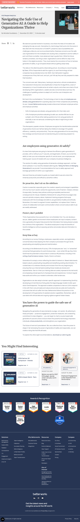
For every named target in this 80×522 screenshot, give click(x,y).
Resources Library (46, 440)
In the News (58, 443)
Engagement (5, 456)
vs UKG (70, 443)
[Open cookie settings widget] (3, 519)
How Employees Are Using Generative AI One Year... (46, 477)
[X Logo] (11, 43)
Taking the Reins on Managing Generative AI (46, 483)
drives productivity (36, 321)
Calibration (16, 443)
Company (58, 437)
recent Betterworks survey (38, 104)
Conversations (5, 450)
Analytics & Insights (6, 459)
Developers (44, 463)
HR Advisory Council (60, 449)
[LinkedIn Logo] (14, 43)
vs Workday (71, 452)
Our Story (57, 440)
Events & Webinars (46, 446)
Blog (43, 443)
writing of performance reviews (33, 256)
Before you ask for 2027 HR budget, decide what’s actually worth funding (50, 377)
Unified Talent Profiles (19, 452)
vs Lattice (70, 449)
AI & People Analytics (9, 15)
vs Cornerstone (72, 446)
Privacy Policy (44, 511)
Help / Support (45, 449)
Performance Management (5, 441)
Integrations (31, 446)
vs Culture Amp (72, 440)
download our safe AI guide (62, 335)
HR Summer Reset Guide (46, 459)
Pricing (56, 457)
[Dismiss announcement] (79, 2)
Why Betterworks (33, 437)
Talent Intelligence (18, 440)
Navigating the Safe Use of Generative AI (47, 472)
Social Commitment (60, 446)
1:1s (2, 453)
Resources (45, 437)
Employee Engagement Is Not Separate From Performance (69, 377)
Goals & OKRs (5, 445)
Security (76, 518)
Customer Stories (32, 443)
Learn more (70, 2)
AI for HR (4, 462)
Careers (57, 454)
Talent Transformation (19, 457)
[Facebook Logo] (8, 43)
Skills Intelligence (18, 449)
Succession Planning (19, 446)
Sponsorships (58, 452)
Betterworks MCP (18, 454)
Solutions (5, 437)
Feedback (4, 447)
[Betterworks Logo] (8, 7)
